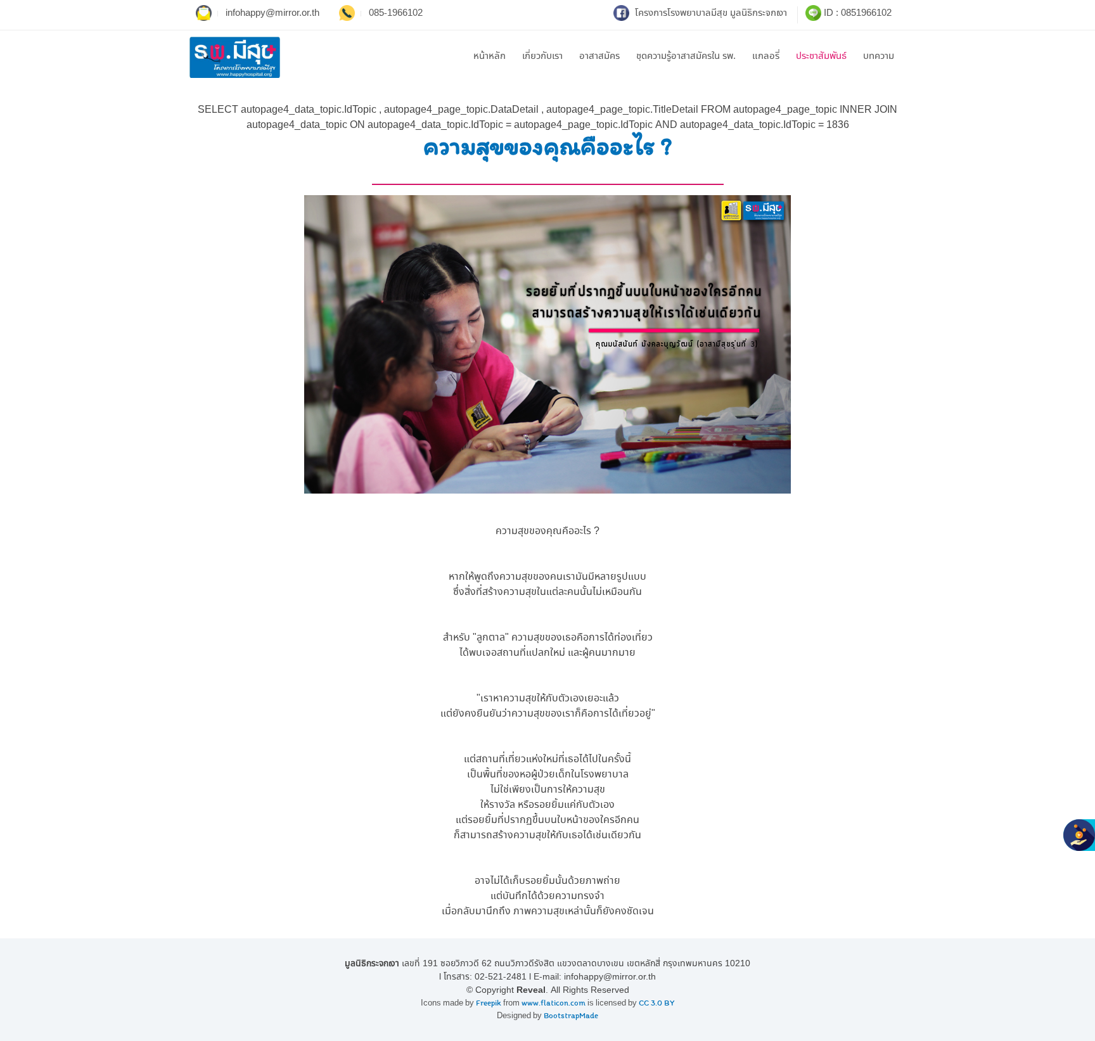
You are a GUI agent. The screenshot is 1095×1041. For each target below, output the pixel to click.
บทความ (878, 56)
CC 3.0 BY (656, 1003)
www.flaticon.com (554, 1003)
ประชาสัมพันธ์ (821, 56)
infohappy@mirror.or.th (272, 13)
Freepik (488, 1003)
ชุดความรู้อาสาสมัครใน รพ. (686, 56)
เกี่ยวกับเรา (542, 56)
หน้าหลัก (489, 56)
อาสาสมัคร (599, 56)
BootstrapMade (571, 1016)
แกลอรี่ (765, 56)
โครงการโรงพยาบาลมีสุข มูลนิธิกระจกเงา (709, 13)
